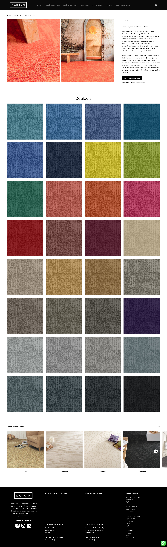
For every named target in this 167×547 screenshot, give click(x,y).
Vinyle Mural (130, 521)
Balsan (132, 82)
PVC (127, 504)
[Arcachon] (141, 449)
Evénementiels (131, 538)
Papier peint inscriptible (135, 526)
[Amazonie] (64, 449)
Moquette (129, 499)
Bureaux (26, 15)
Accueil (9, 15)
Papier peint (130, 519)
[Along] (25, 449)
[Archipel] (102, 449)
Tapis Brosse (130, 509)
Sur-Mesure (130, 511)
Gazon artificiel (131, 507)
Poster (128, 523)
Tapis (127, 502)
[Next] (156, 451)
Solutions (17, 15)
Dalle (143, 82)
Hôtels (128, 535)
